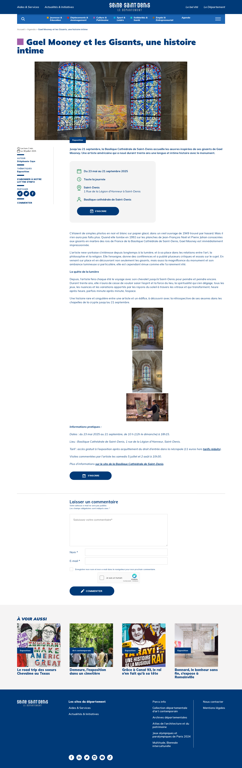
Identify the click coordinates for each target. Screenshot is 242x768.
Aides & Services (28, 7)
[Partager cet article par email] (20, 193)
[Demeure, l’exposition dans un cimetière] (91, 645)
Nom (74, 552)
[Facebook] (71, 757)
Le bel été (192, 7)
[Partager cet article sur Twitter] (27, 193)
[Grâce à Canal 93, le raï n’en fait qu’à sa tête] (144, 645)
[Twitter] (87, 757)
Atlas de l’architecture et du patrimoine (171, 725)
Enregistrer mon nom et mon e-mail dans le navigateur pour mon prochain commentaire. (115, 569)
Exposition (23, 171)
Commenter (24, 202)
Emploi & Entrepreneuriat (164, 18)
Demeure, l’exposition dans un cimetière (88, 671)
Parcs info (159, 701)
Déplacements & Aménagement (79, 18)
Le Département (214, 7)
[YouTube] (102, 757)
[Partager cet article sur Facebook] (32, 193)
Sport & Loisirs (121, 18)
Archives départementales (170, 717)
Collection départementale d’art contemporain (170, 709)
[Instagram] (94, 757)
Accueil (21, 29)
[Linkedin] (79, 757)
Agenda (186, 17)
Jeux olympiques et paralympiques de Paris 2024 (172, 734)
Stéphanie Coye (26, 161)
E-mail (75, 561)
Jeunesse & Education (56, 18)
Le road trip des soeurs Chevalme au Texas (36, 671)
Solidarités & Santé (140, 18)
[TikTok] (110, 757)
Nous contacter (213, 701)
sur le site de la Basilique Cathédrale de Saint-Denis (129, 464)
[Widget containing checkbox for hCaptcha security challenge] (118, 577)
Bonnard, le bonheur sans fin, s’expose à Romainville (196, 673)
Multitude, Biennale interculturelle (165, 744)
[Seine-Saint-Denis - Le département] (129, 7)
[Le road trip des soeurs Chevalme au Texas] (39, 645)
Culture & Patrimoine (102, 18)
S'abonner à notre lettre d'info (29, 180)
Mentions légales (214, 708)
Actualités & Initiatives (59, 7)
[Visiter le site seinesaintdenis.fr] (32, 703)
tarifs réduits (211, 449)
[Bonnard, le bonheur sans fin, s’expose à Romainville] (196, 645)
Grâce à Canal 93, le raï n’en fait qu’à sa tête (141, 671)
